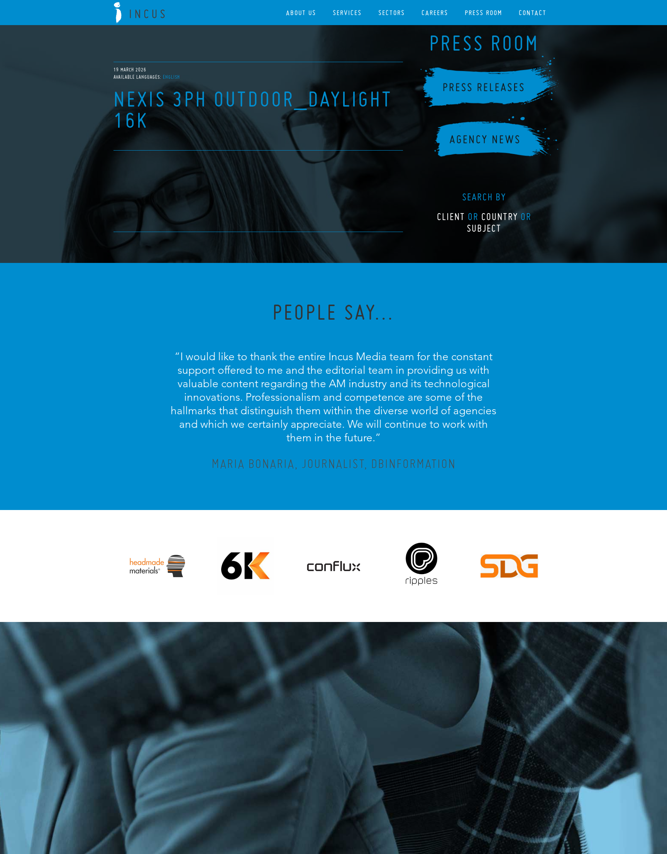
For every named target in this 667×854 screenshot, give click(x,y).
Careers (435, 12)
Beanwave (371, 812)
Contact (533, 12)
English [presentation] (171, 77)
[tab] (171, 77)
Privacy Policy (313, 806)
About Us (301, 12)
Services (347, 12)
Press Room (483, 12)
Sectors (391, 12)
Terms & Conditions (348, 806)
